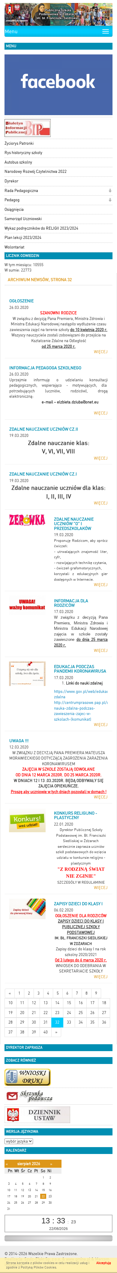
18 (104, 1003)
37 (10, 1032)
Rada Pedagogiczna (21, 190)
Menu (11, 31)
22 (46, 1012)
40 (46, 1032)
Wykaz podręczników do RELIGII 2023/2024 (41, 228)
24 (69, 1012)
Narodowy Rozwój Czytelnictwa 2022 (35, 171)
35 (92, 1022)
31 (46, 1022)
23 (57, 1012)
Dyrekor (11, 181)
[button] (109, 191)
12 (34, 1003)
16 (81, 1003)
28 (10, 1022)
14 (57, 1003)
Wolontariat (14, 247)
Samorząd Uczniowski (23, 219)
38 (22, 1032)
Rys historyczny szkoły (23, 152)
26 (92, 1012)
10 (10, 1003)
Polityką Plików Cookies (38, 1267)
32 (57, 1022)
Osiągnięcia (14, 209)
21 (34, 1012)
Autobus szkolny (18, 162)
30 (34, 1022)
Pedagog (12, 200)
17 (92, 1003)
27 (104, 1012)
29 (22, 1022)
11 (22, 1003)
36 (104, 1022)
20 (22, 1012)
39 (34, 1032)
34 (81, 1022)
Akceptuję (103, 1263)
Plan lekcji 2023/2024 (22, 237)
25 (81, 1012)
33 (69, 1022)
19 (10, 1012)
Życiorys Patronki (19, 143)
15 (69, 1003)
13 (46, 1003)
